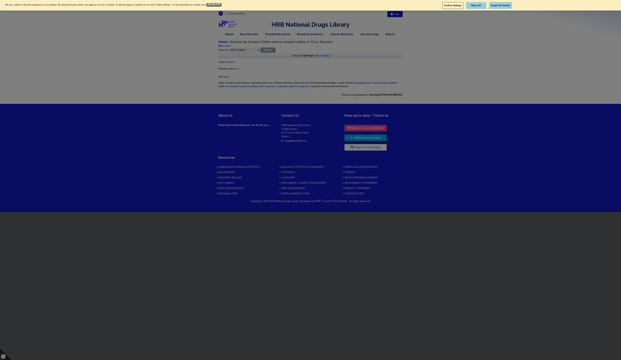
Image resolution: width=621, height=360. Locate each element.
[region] (310, 5)
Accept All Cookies (500, 5)
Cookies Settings (453, 5)
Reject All (476, 5)
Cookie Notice (214, 5)
